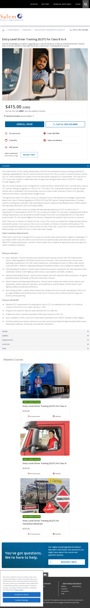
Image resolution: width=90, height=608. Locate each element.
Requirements (7, 340)
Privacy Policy (74, 602)
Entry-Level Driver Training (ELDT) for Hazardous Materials (41, 522)
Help (62, 594)
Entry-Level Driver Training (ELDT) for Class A (44, 406)
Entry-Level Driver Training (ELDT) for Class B (44, 463)
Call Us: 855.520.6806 (79, 30)
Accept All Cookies (21, 595)
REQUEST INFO (29, 155)
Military (63, 586)
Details (4, 331)
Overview (6, 166)
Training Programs (13, 30)
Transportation (27, 30)
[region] (21, 588)
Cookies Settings (21, 600)
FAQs (4, 348)
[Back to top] (45, 583)
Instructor (6, 344)
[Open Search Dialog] (86, 4)
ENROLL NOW (25, 124)
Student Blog (76, 586)
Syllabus (5, 335)
